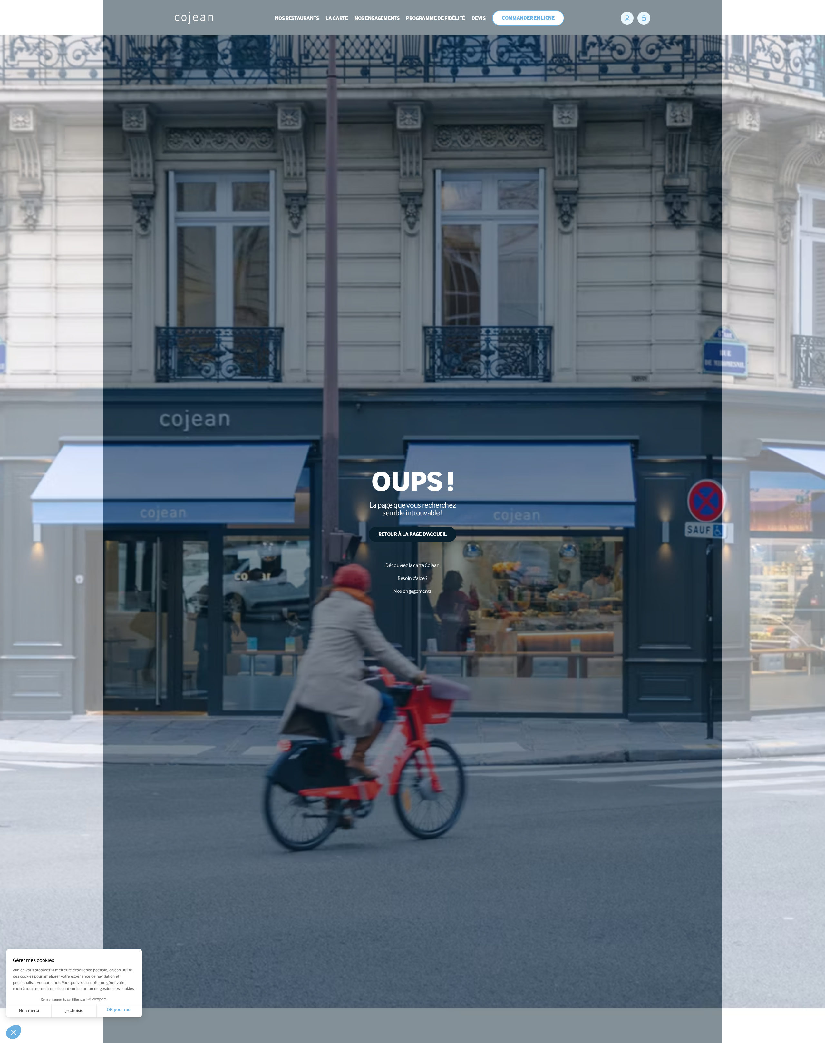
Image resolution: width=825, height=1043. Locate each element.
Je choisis (74, 1010)
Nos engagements (412, 591)
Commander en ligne (528, 18)
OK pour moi (119, 1010)
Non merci (29, 1010)
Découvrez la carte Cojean (412, 565)
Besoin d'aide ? (413, 578)
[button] (13, 1032)
